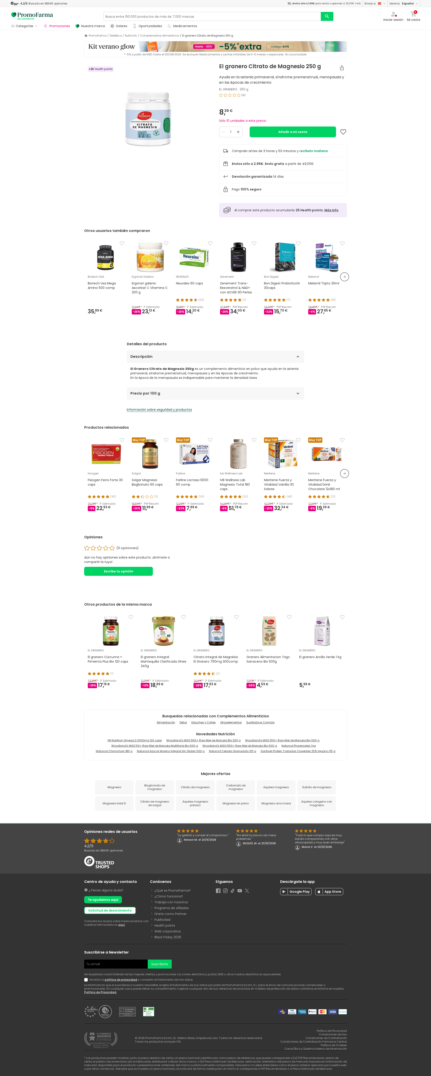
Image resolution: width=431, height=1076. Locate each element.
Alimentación (166, 722)
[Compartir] (342, 68)
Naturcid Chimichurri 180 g (114, 751)
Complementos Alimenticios (159, 35)
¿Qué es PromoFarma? (172, 890)
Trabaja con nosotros (171, 902)
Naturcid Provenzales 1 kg (298, 746)
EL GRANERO (228, 89)
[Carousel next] (344, 276)
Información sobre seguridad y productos (159, 409)
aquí (121, 925)
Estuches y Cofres (203, 722)
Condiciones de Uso (333, 1034)
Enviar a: (370, 3)
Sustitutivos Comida (260, 722)
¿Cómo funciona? (168, 896)
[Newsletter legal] (87, 980)
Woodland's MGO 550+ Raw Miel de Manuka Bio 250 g (203, 740)
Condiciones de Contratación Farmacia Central (313, 1041)
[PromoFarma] (32, 16)
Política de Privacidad (100, 992)
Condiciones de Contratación (326, 1038)
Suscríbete (159, 964)
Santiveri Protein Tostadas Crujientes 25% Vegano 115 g (298, 751)
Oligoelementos (231, 722)
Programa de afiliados (171, 908)
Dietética (116, 35)
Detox (183, 722)
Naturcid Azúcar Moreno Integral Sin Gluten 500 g (171, 751)
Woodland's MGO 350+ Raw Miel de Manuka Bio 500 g (282, 740)
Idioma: (401, 3)
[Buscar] (327, 16)
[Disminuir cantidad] (223, 132)
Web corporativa (167, 931)
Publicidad (162, 919)
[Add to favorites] (343, 131)
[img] (148, 119)
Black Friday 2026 (167, 937)
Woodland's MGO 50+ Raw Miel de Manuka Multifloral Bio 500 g (154, 746)
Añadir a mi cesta (292, 132)
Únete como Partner (170, 914)
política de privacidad (121, 980)
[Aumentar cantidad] (238, 132)
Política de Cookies (334, 1045)
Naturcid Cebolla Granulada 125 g (232, 751)
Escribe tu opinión (118, 571)
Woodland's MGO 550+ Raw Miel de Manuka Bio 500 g (239, 746)
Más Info (331, 210)
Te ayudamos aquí (103, 899)
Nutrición (131, 35)
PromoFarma (98, 35)
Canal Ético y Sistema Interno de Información (315, 1049)
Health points (164, 925)
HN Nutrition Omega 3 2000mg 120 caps (135, 740)
